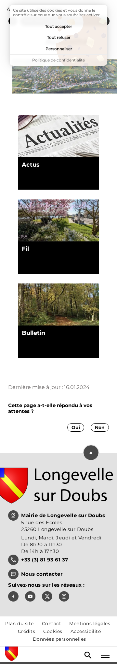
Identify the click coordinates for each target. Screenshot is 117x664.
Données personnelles (59, 639)
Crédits (26, 631)
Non (100, 427)
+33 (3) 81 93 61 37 (44, 560)
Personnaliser (59, 48)
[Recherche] (88, 655)
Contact (51, 623)
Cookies (52, 631)
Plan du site (19, 623)
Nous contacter (41, 574)
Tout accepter (58, 26)
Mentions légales (89, 623)
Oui (76, 427)
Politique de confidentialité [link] (58, 60)
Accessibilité (86, 631)
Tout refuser (59, 37)
